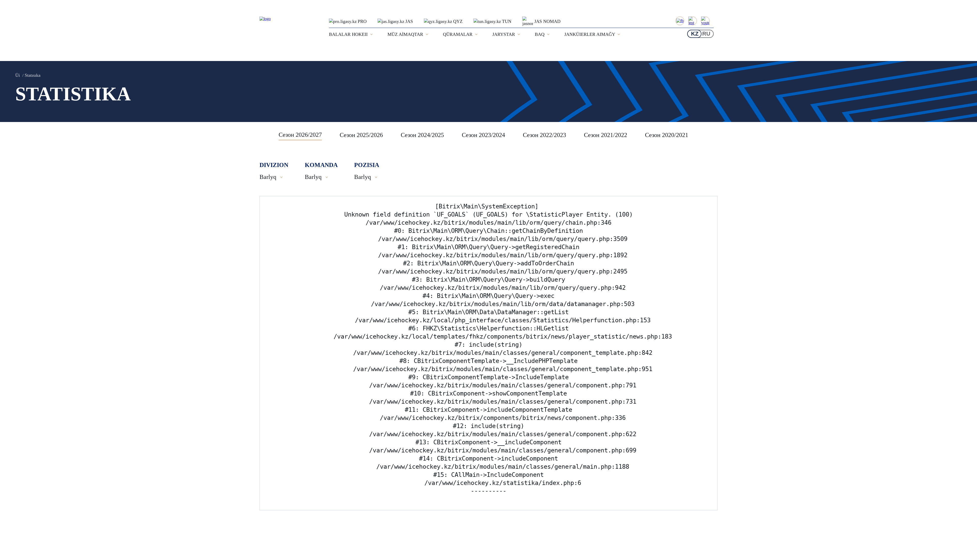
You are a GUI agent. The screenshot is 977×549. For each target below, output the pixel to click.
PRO (362, 21)
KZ (694, 33)
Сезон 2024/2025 (422, 135)
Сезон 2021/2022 (605, 135)
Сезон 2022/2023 (544, 135)
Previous (265, 135)
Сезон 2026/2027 (300, 134)
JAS (409, 21)
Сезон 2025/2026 (361, 135)
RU (706, 33)
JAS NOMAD (547, 21)
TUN (506, 21)
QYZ (458, 21)
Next (712, 135)
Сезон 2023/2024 (483, 135)
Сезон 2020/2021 (666, 135)
